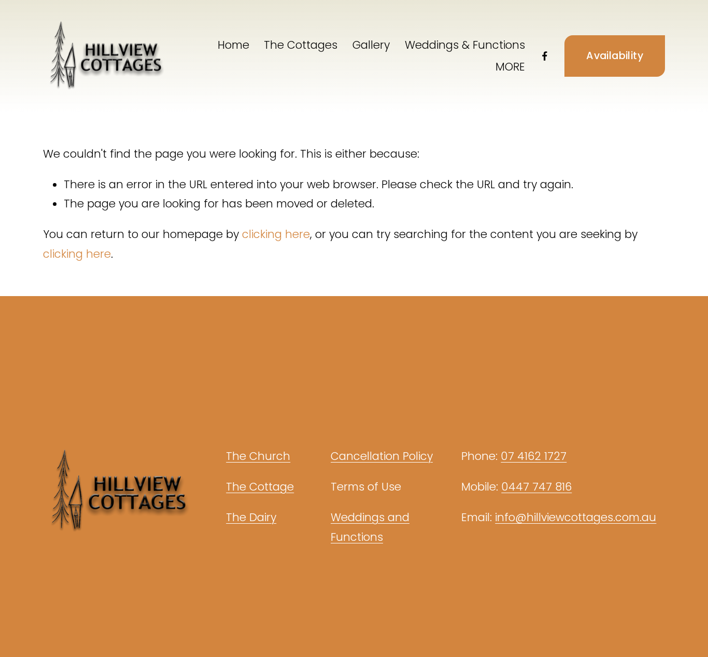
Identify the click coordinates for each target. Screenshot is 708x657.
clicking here (276, 234)
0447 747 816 (536, 486)
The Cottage (260, 486)
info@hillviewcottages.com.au (575, 517)
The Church (258, 456)
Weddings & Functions (465, 44)
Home (233, 44)
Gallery (371, 44)
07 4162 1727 (534, 456)
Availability (614, 56)
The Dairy (251, 517)
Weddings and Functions (370, 527)
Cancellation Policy (382, 456)
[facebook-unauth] (544, 56)
